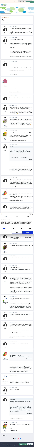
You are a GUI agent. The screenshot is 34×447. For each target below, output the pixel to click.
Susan (5, 296)
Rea (5, 117)
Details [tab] (17, 216)
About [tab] (28, 216)
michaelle (5, 189)
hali (5, 243)
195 (5, 85)
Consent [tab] (6, 216)
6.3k (5, 125)
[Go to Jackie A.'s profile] (5, 134)
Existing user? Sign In (21, 1)
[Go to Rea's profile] (5, 121)
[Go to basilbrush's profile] (5, 81)
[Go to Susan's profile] (5, 300)
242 (5, 138)
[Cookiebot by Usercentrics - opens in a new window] (29, 214)
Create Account (28, 1)
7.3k (5, 305)
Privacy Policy (13, 445)
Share (4, 22)
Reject (17, 232)
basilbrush (5, 78)
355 (5, 197)
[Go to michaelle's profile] (5, 193)
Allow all (27, 232)
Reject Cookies (30, 444)
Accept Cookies (23, 444)
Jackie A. (5, 130)
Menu (31, 2)
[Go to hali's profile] (5, 247)
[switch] (13, 228)
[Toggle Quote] (10, 146)
